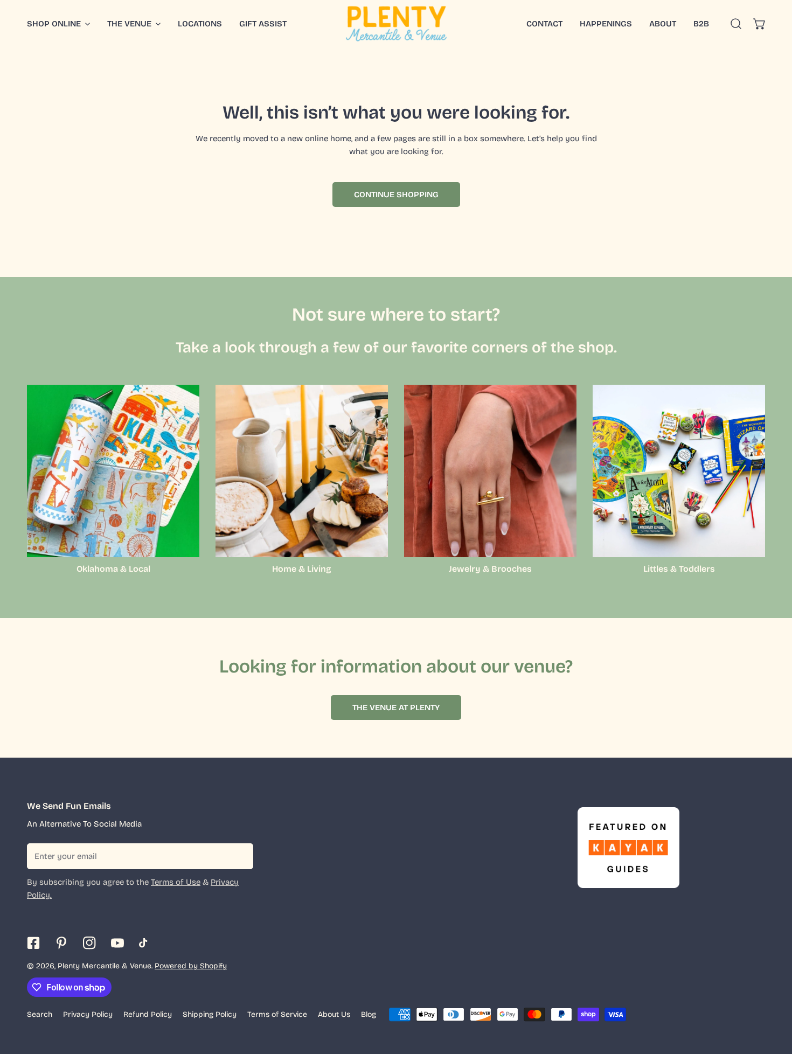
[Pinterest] (61, 943)
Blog (368, 1014)
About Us (334, 1014)
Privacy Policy (88, 1014)
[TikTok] (145, 943)
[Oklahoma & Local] (113, 471)
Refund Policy (147, 1014)
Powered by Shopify (191, 965)
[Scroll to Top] (772, 997)
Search (39, 1014)
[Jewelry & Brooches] (490, 471)
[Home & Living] (302, 471)
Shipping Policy (210, 1014)
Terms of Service (277, 1014)
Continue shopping (396, 194)
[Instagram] (89, 943)
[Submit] (239, 855)
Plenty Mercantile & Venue (104, 965)
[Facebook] (33, 943)
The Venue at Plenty (396, 707)
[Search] (736, 24)
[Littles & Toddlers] (679, 471)
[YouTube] (117, 943)
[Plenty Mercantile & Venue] (396, 24)
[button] (760, 24)
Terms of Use (175, 882)
